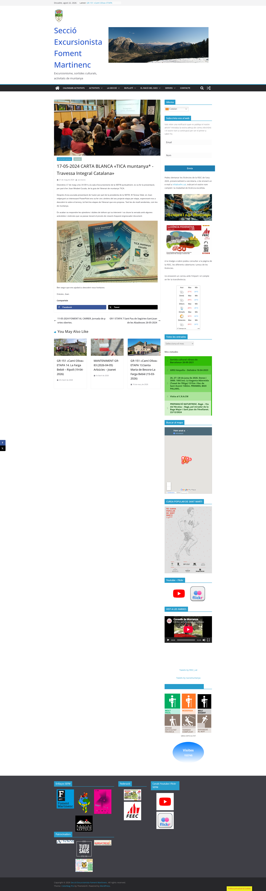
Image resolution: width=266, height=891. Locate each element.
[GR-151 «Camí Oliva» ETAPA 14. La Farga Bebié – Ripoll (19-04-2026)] (70, 340)
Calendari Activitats (74, 88)
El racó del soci (149, 88)
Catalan (173, 109)
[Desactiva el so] (204, 640)
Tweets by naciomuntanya (188, 678)
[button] (101, 88)
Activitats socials (64, 159)
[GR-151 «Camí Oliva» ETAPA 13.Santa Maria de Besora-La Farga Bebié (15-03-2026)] (144, 340)
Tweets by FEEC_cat (188, 670)
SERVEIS (169, 88)
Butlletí (128, 88)
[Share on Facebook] (3, 443)
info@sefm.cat (179, 184)
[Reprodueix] (168, 640)
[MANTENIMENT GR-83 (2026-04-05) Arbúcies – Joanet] (107, 340)
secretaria (81, 180)
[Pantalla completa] (208, 640)
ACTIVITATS (94, 88)
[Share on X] (3, 448)
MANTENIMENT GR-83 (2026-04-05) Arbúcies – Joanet (106, 365)
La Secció (112, 88)
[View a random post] (208, 88)
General (78, 159)
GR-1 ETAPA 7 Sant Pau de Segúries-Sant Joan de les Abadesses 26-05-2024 (133, 320)
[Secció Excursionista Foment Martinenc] (57, 88)
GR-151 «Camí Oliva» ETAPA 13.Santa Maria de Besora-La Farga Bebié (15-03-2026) (144, 369)
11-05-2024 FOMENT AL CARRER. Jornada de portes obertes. (81, 320)
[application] (188, 629)
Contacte (185, 88)
